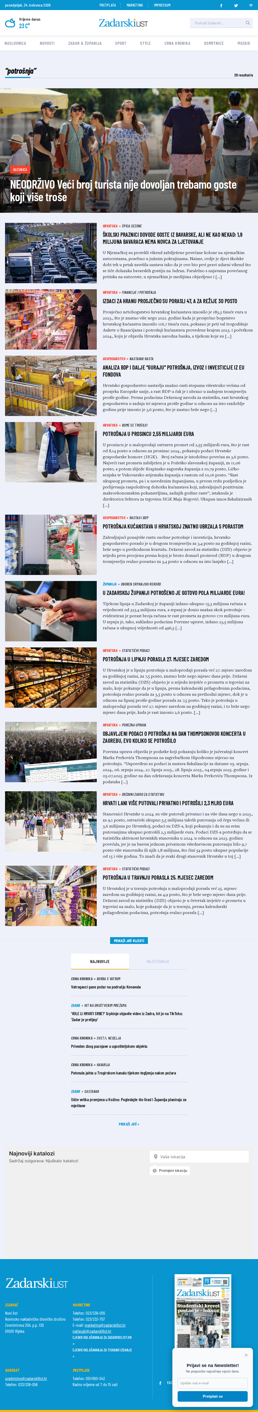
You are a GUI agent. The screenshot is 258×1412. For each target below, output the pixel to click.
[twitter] (236, 4)
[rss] (251, 4)
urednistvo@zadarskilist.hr (26, 1378)
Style (145, 43)
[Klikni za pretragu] (248, 23)
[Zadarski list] (123, 23)
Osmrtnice (214, 43)
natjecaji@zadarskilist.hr (92, 1331)
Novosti (47, 43)
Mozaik (244, 43)
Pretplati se (213, 1396)
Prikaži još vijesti (129, 940)
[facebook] (221, 4)
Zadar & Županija (85, 43)
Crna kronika (177, 43)
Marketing (135, 5)
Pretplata (108, 5)
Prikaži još (128, 1124)
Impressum (162, 5)
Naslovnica (15, 43)
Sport (120, 43)
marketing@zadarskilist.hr (105, 1325)
